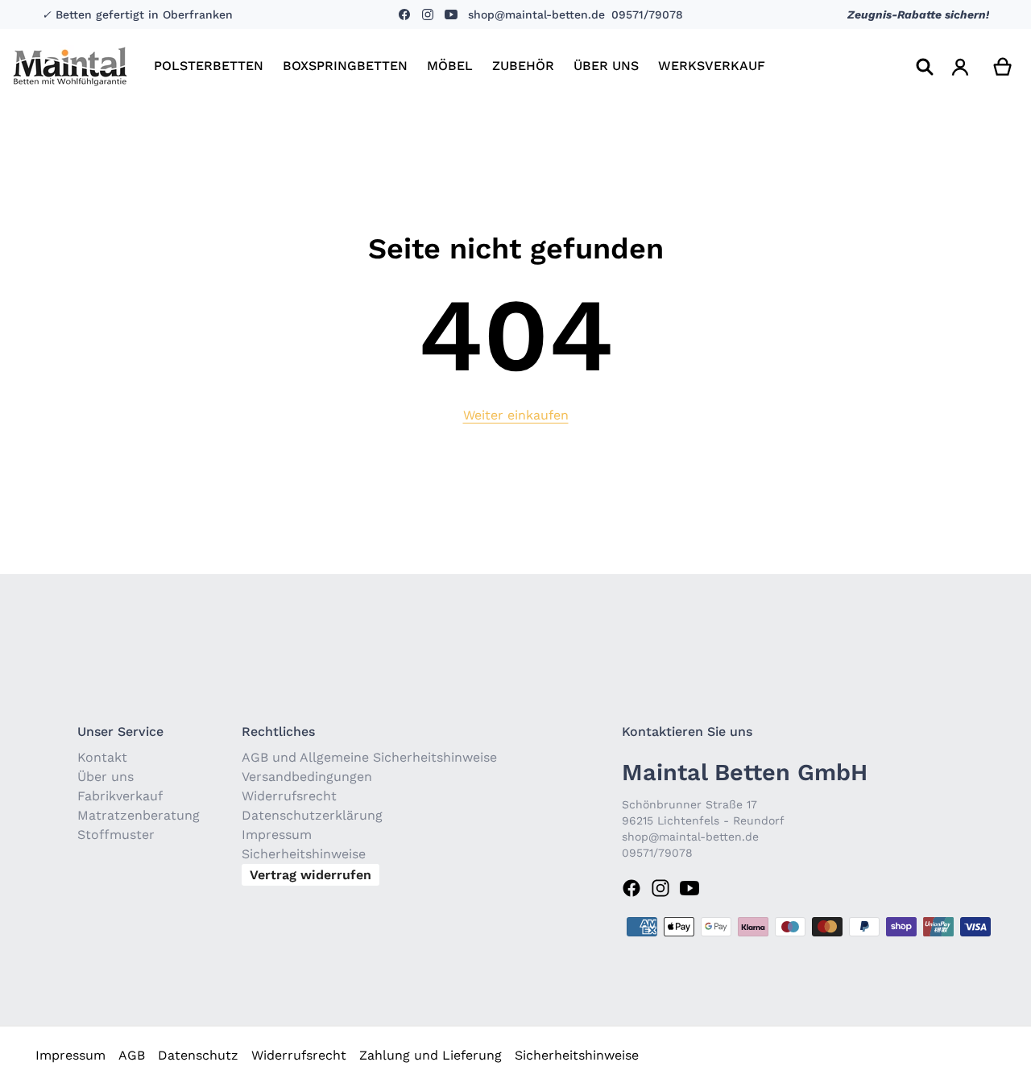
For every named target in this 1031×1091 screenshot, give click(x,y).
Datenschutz (198, 1055)
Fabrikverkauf (120, 796)
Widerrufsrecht (289, 796)
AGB (131, 1055)
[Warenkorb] (1003, 67)
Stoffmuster (116, 834)
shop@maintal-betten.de (536, 14)
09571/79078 (647, 14)
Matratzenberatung (138, 815)
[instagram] (426, 14)
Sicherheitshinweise (304, 854)
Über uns (105, 776)
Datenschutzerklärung (312, 815)
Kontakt (102, 757)
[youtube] (450, 14)
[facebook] (406, 14)
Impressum (277, 834)
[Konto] (960, 67)
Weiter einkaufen (516, 415)
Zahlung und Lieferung (430, 1055)
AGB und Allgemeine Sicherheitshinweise (369, 757)
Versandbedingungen (307, 776)
